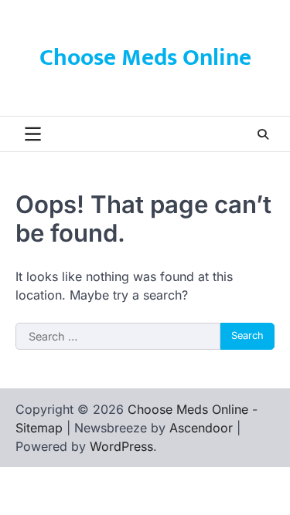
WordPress (121, 446)
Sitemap (39, 427)
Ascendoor (201, 427)
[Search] (263, 134)
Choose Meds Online (145, 58)
